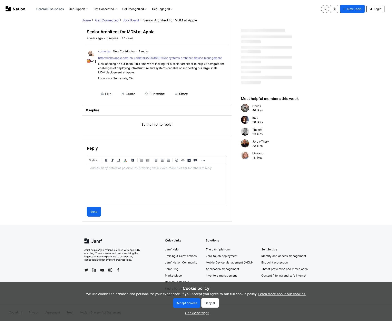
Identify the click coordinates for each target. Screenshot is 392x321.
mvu (255, 118)
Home (86, 20)
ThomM (257, 129)
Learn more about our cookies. (282, 294)
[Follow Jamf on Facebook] (118, 270)
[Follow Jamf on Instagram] (110, 270)
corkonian (104, 51)
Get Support (77, 9)
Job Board (131, 20)
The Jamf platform (218, 249)
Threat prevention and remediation (284, 269)
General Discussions (50, 9)
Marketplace (173, 275)
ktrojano (257, 153)
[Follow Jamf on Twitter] (86, 270)
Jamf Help (172, 249)
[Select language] (334, 9)
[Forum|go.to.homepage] (15, 8)
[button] (352, 9)
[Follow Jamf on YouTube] (102, 270)
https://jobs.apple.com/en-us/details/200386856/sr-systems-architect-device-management (160, 58)
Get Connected (104, 9)
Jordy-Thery (260, 141)
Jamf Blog (171, 269)
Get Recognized (133, 9)
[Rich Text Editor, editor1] (157, 184)
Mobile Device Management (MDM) (229, 262)
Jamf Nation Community (181, 262)
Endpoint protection (274, 262)
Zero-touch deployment (221, 256)
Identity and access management (283, 256)
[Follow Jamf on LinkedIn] (94, 270)
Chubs (256, 106)
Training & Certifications (181, 256)
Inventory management (221, 275)
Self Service (269, 249)
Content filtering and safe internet (283, 275)
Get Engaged (161, 9)
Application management (222, 269)
